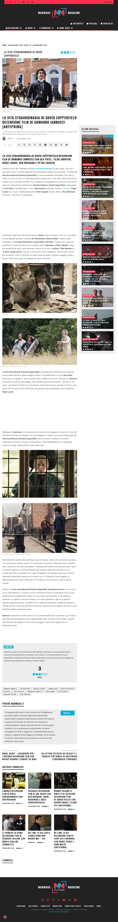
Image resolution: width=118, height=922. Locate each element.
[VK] (66, 145)
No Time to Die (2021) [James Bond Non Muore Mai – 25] (39, 835)
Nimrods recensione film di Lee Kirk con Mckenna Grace (96, 258)
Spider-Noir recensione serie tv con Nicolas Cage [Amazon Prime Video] (97, 344)
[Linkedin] (56, 145)
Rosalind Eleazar (10, 694)
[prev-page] (107, 136)
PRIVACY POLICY (54, 911)
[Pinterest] (29, 145)
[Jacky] (4, 138)
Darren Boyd (53, 689)
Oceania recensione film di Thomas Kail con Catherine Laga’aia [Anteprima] (95, 213)
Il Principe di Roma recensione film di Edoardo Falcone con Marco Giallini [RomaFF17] (13, 838)
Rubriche (31, 842)
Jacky (9, 138)
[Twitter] (24, 145)
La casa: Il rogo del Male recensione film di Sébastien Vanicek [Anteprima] (95, 322)
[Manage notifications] (5, 917)
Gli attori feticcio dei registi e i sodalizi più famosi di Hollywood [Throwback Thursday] (59, 756)
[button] (108, 2)
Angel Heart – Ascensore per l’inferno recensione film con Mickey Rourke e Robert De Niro (19, 756)
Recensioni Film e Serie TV (19, 45)
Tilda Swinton (24, 694)
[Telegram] (45, 145)
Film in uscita (18, 691)
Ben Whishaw (25, 689)
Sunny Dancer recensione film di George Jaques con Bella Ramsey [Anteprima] (97, 147)
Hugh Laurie (50, 691)
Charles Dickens (39, 689)
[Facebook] (19, 145)
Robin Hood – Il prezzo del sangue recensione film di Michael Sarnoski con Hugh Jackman (95, 234)
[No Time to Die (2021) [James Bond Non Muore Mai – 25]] (39, 823)
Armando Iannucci (10, 689)
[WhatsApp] (40, 145)
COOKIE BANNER (64, 911)
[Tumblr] (61, 145)
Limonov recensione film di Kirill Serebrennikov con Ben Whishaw (12, 795)
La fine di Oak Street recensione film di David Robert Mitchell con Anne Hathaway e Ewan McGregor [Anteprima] (97, 190)
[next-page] (111, 136)
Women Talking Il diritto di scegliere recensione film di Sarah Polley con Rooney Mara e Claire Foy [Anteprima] (65, 798)
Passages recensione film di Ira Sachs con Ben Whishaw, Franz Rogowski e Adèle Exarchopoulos (39, 796)
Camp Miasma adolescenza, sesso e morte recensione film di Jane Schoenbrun (97, 169)
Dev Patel (7, 691)
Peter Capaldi (63, 691)
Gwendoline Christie (35, 691)
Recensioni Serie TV (90, 339)
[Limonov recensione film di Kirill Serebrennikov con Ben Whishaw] (13, 781)
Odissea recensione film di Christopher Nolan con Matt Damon (96, 300)
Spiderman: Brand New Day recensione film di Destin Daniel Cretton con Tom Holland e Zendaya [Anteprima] (97, 277)
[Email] (50, 145)
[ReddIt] (34, 145)
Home (4, 45)
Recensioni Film (40, 45)
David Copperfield (67, 689)
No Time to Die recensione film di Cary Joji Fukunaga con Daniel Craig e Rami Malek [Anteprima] (64, 840)
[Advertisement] (39, 216)
